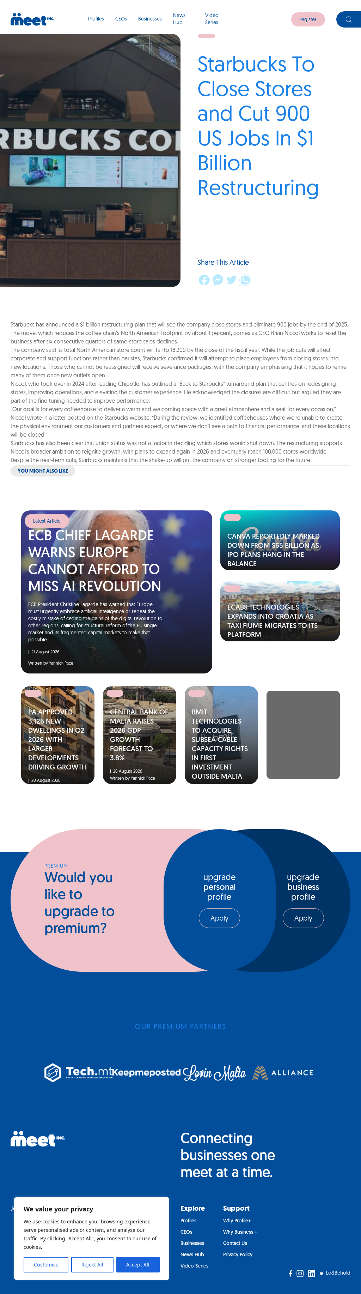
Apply (219, 918)
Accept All (137, 1264)
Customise (46, 1264)
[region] (91, 1238)
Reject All (92, 1264)
